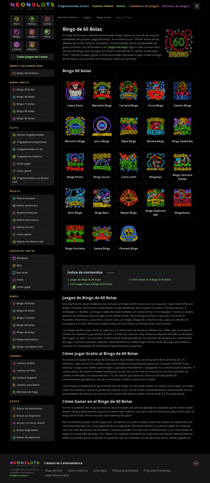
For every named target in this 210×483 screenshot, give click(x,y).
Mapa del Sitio (54, 470)
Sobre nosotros (78, 470)
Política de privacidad (125, 470)
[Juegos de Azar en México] (33, 6)
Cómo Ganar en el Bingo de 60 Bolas (151, 279)
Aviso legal (99, 470)
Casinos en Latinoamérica (63, 463)
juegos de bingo (118, 47)
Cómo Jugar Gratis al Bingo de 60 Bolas (91, 284)
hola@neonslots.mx (19, 475)
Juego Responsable (57, 475)
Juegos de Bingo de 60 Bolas (85, 279)
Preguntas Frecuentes (157, 470)
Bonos (14, 401)
